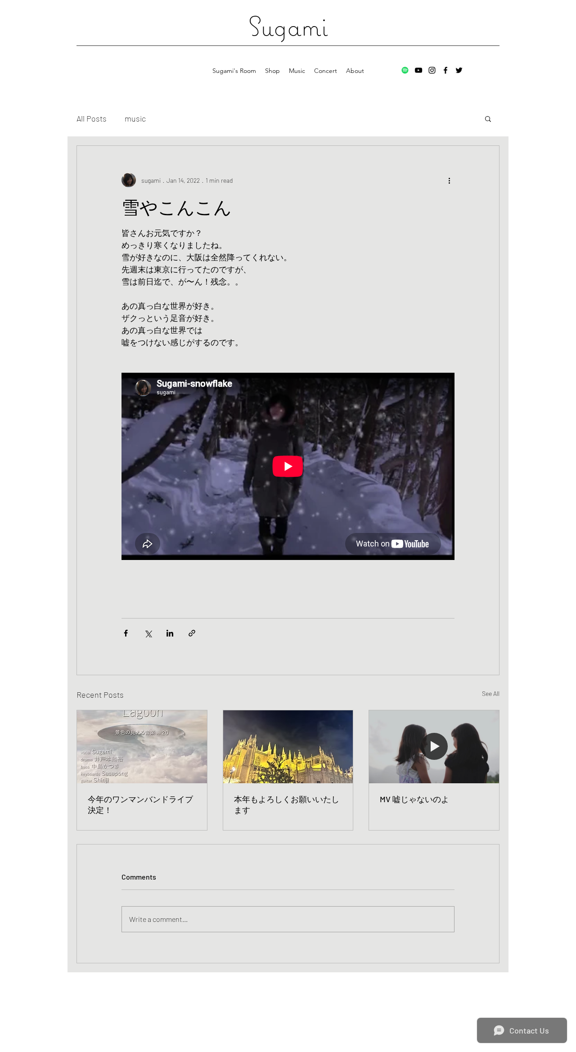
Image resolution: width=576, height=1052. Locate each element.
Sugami (288, 26)
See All (491, 693)
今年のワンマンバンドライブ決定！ (140, 804)
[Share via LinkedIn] (170, 633)
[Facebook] (445, 70)
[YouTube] (418, 70)
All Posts (91, 118)
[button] (488, 118)
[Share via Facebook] (126, 633)
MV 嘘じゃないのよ (414, 799)
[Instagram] (432, 70)
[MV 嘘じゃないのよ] (434, 746)
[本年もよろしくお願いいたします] (288, 746)
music (135, 118)
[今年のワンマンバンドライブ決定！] (142, 746)
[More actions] (449, 180)
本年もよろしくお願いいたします (286, 804)
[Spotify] (405, 70)
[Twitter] (459, 70)
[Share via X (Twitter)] (148, 633)
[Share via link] (192, 633)
